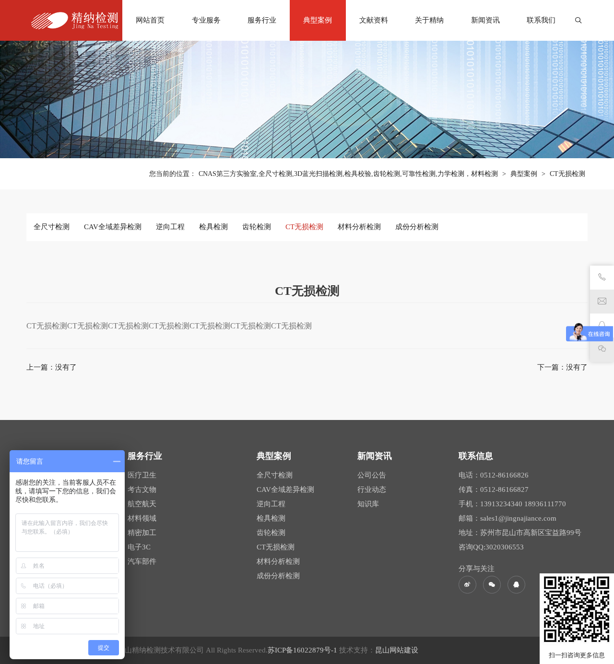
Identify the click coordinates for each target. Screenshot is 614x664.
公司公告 (371, 475)
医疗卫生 (142, 475)
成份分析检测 (416, 227)
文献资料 (373, 20)
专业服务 (206, 20)
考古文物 (142, 489)
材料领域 (142, 518)
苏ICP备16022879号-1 (303, 650)
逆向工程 (170, 227)
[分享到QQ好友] (516, 584)
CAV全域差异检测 (113, 227)
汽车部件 (142, 561)
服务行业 (262, 20)
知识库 (368, 504)
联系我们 (541, 20)
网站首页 (150, 20)
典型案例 (317, 20)
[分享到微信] (492, 584)
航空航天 (142, 504)
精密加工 (142, 532)
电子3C (139, 547)
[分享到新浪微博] (467, 584)
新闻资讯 (485, 20)
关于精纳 (429, 20)
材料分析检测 (359, 227)
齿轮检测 (256, 227)
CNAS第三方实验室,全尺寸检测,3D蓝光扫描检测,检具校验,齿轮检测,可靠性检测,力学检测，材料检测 (348, 173)
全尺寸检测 (52, 227)
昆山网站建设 (396, 650)
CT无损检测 (567, 173)
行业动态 (371, 489)
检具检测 (213, 227)
